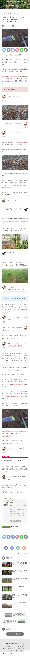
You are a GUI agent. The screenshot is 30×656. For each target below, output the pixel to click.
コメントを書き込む (15, 634)
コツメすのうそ (14, 502)
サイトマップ (21, 648)
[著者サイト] (11, 521)
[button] (26, 336)
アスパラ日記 (6, 526)
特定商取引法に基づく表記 (15, 651)
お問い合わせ (8, 646)
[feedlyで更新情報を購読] (16, 521)
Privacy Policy (21, 646)
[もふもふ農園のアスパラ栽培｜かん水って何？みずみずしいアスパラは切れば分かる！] (13, 50)
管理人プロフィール (8, 648)
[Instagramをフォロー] (13, 521)
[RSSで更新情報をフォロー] (19, 521)
